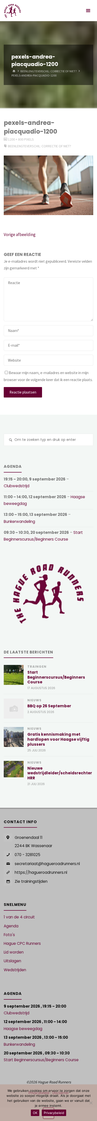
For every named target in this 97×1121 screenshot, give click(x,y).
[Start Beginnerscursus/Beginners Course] (14, 675)
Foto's (9, 934)
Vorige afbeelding (20, 234)
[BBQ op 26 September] (14, 709)
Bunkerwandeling (19, 521)
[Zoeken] (10, 440)
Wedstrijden (15, 969)
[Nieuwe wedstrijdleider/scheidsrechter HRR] (14, 769)
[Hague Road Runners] (12, 10)
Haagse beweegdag (23, 1028)
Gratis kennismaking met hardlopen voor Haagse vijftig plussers (58, 739)
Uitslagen (12, 960)
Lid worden (14, 952)
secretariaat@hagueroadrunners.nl (47, 863)
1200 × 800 (16, 139)
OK (35, 1113)
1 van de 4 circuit (19, 917)
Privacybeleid (54, 1113)
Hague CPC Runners (22, 943)
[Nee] (90, 1102)
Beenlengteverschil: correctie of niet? (48, 71)
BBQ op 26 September (49, 706)
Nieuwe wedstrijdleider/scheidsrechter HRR (59, 773)
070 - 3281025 (27, 854)
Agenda (11, 926)
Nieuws (34, 700)
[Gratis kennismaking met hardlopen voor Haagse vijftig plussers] (14, 737)
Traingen (37, 666)
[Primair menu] (88, 10)
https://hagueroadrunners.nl (41, 872)
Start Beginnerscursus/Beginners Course (56, 677)
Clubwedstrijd (16, 485)
